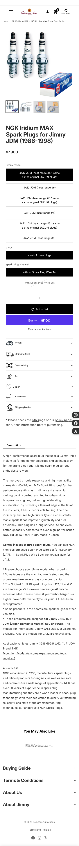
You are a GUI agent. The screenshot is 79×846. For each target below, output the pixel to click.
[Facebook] (33, 838)
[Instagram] (39, 838)
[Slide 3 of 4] (39, 107)
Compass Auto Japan (44, 822)
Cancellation (19, 396)
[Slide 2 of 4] (26, 107)
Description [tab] (14, 445)
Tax (17, 376)
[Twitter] (46, 838)
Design (16, 386)
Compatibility (21, 365)
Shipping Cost (22, 354)
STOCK (18, 343)
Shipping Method (23, 407)
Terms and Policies (39, 829)
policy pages (64, 420)
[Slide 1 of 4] (12, 107)
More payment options (39, 329)
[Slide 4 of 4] (53, 107)
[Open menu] (11, 12)
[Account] (47, 12)
